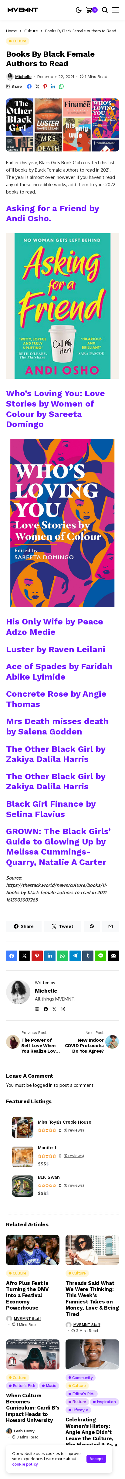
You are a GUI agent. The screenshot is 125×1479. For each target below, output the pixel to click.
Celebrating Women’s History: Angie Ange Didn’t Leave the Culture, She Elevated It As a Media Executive (91, 1435)
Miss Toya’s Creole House (64, 1122)
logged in (42, 1085)
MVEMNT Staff (27, 1318)
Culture (31, 30)
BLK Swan (49, 1177)
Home (11, 30)
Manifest (47, 1148)
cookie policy (25, 1464)
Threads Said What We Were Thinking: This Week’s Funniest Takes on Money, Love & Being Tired (92, 1298)
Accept (96, 1458)
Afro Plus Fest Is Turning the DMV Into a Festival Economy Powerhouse (27, 1295)
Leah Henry (24, 1431)
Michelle (23, 76)
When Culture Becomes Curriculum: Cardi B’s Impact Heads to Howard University (32, 1408)
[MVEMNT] (22, 10)
